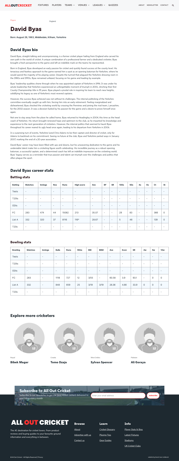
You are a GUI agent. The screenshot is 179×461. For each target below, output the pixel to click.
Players (56, 5)
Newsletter (152, 5)
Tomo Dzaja (59, 362)
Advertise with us (82, 435)
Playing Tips (105, 435)
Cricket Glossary (107, 430)
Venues (82, 5)
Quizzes (113, 5)
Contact (164, 5)
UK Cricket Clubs (133, 446)
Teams (68, 5)
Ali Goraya (138, 362)
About (141, 5)
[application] (73, 5)
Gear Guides (105, 441)
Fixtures (43, 5)
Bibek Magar (19, 362)
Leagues (98, 5)
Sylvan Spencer (101, 362)
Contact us (79, 441)
